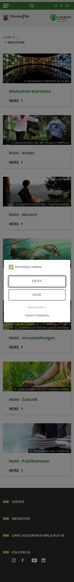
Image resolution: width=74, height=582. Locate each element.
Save (37, 294)
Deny (37, 281)
